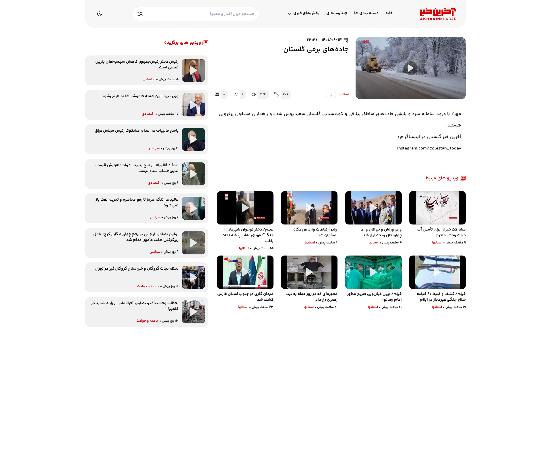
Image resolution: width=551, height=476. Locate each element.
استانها (344, 94)
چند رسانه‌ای (336, 13)
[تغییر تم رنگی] (99, 14)
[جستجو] (140, 14)
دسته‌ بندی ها (366, 13)
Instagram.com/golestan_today (429, 148)
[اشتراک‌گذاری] (330, 94)
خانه (389, 13)
